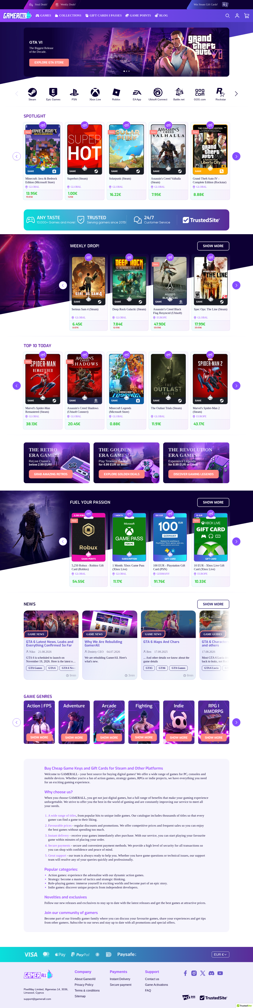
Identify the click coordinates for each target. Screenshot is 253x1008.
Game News (36, 634)
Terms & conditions (87, 990)
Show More (213, 246)
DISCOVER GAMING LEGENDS (194, 474)
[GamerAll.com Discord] (211, 973)
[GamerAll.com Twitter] (202, 973)
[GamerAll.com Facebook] (185, 973)
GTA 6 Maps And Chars (161, 642)
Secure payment (120, 984)
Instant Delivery (120, 979)
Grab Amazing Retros (50, 474)
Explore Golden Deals (121, 474)
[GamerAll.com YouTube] (220, 973)
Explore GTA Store (49, 62)
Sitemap (80, 996)
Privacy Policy (84, 984)
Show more (39, 737)
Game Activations (156, 984)
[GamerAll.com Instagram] (194, 973)
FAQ (148, 990)
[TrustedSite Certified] (202, 220)
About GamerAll (85, 979)
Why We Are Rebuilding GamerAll (103, 644)
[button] (124, 71)
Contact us (152, 979)
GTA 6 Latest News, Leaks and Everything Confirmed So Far (49, 644)
